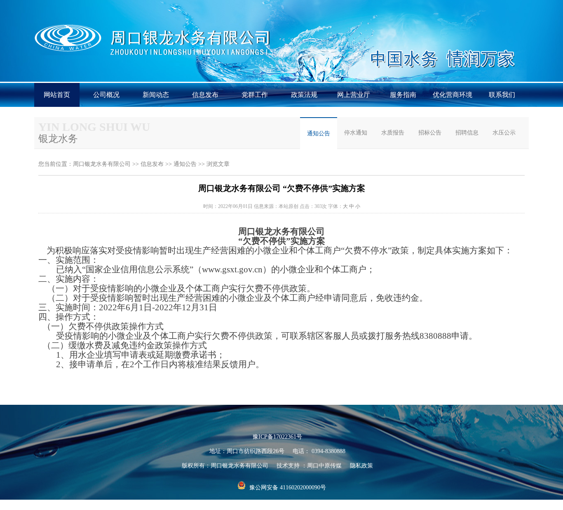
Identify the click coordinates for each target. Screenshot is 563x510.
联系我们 (502, 94)
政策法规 (304, 94)
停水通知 (355, 133)
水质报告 (392, 133)
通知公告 (318, 133)
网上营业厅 (353, 94)
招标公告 (429, 133)
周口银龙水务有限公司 (102, 164)
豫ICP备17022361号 (277, 437)
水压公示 (504, 133)
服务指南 (403, 94)
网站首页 (57, 94)
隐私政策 (361, 466)
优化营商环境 (452, 94)
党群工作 (255, 94)
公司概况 (106, 94)
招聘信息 (467, 133)
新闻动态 (156, 94)
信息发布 (205, 94)
